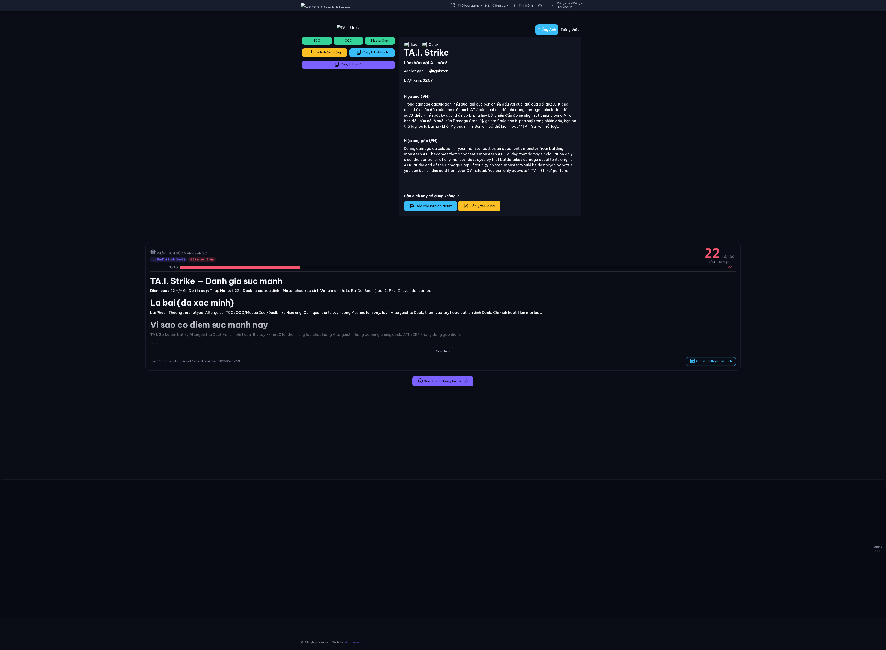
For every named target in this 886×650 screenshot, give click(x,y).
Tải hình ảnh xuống (325, 52)
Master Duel (380, 40)
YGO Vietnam (353, 642)
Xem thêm (443, 351)
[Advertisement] (71, 47)
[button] (520, 5)
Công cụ (499, 5)
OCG (348, 40)
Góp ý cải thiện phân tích (711, 361)
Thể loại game (469, 5)
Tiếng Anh (547, 29)
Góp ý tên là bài (479, 206)
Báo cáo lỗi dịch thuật (430, 206)
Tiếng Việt (569, 29)
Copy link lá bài (348, 64)
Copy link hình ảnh (372, 52)
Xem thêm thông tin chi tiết (443, 381)
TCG (317, 40)
